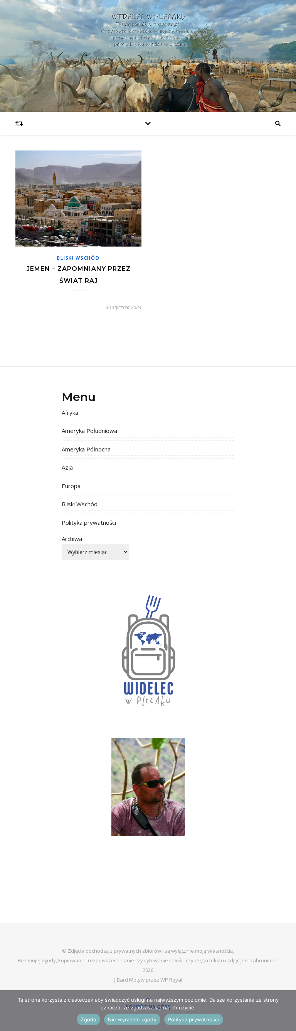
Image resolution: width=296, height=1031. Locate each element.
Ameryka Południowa (89, 430)
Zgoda (88, 1019)
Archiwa (72, 539)
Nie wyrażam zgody (132, 1019)
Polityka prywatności (89, 522)
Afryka (70, 412)
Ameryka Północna (86, 449)
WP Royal (171, 979)
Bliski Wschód (78, 258)
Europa (71, 486)
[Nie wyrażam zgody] (286, 1010)
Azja (67, 467)
